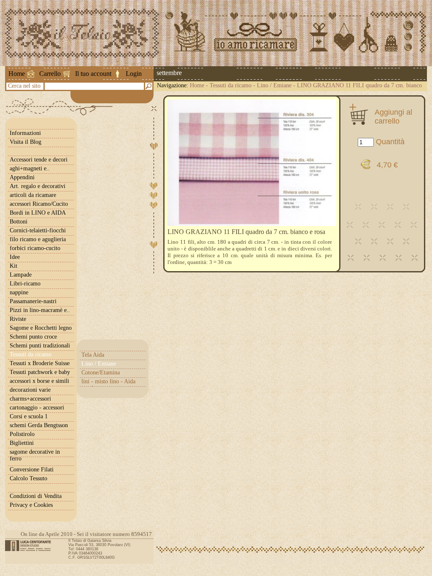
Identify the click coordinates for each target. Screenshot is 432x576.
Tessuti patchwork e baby (40, 372)
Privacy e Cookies (31, 505)
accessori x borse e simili (39, 381)
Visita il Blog (25, 142)
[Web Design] (31, 545)
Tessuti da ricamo (230, 85)
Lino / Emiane (274, 85)
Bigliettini (22, 443)
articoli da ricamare (33, 195)
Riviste (18, 319)
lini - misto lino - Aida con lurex (108, 384)
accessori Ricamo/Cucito (39, 204)
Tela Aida (92, 355)
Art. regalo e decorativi (37, 186)
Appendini (22, 177)
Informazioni (25, 133)
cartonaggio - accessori (37, 407)
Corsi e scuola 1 (29, 416)
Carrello (50, 73)
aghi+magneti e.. (30, 168)
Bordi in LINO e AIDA (38, 213)
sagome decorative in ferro (35, 455)
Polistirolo (22, 434)
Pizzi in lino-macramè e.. (40, 310)
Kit (13, 266)
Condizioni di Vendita (36, 496)
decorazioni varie (30, 390)
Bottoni (18, 221)
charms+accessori (30, 399)
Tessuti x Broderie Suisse (40, 363)
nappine (19, 292)
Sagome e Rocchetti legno (41, 328)
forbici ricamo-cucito (35, 248)
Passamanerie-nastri (33, 301)
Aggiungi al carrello (393, 116)
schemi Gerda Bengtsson (39, 425)
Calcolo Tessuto (28, 478)
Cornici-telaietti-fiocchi (38, 230)
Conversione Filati (32, 469)
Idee (15, 257)
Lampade (21, 275)
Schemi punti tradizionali (40, 345)
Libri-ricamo (25, 283)
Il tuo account (93, 73)
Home (16, 73)
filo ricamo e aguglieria (38, 239)
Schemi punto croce (33, 337)
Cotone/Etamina (100, 372)
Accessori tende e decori (39, 159)
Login (134, 73)
